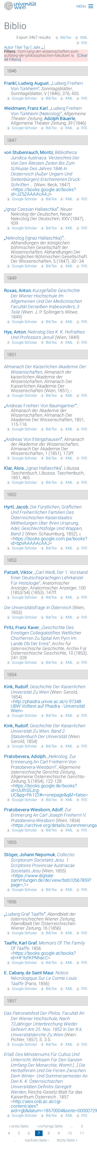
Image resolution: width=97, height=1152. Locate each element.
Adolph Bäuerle (59, 118)
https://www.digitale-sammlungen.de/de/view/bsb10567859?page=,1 (51, 880)
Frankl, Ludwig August (26, 83)
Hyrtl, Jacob (16, 507)
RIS (84, 43)
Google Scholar (24, 98)
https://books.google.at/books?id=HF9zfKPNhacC (43, 955)
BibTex (65, 37)
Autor (8, 47)
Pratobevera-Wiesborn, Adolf (33, 809)
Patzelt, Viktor (18, 572)
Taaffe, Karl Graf (20, 943)
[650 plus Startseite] (48, 6)
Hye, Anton (15, 332)
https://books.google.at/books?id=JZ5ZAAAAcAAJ (43, 192)
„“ (46, 111)
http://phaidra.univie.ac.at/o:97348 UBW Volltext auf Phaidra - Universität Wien (48, 706)
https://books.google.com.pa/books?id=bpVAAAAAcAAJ (49, 541)
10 (70, 1133)
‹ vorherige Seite (49, 1126)
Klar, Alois (14, 468)
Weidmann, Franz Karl (26, 108)
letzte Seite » (67, 1140)
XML (84, 37)
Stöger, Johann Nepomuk (29, 854)
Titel (18, 47)
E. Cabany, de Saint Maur (29, 972)
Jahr (36, 47)
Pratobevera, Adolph (25, 756)
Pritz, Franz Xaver (21, 627)
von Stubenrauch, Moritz (28, 152)
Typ (26, 47)
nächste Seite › (37, 1140)
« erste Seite (19, 1126)
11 (82, 1133)
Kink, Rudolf (16, 686)
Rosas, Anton (17, 290)
